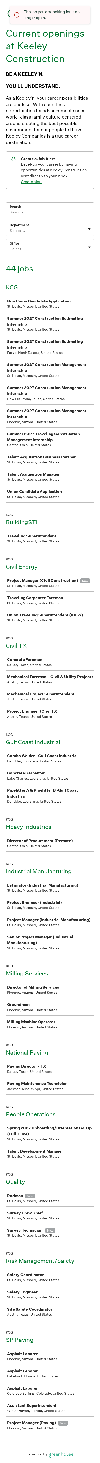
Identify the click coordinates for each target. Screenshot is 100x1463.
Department (19, 225)
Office (14, 243)
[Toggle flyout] (89, 229)
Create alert (31, 181)
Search (15, 206)
